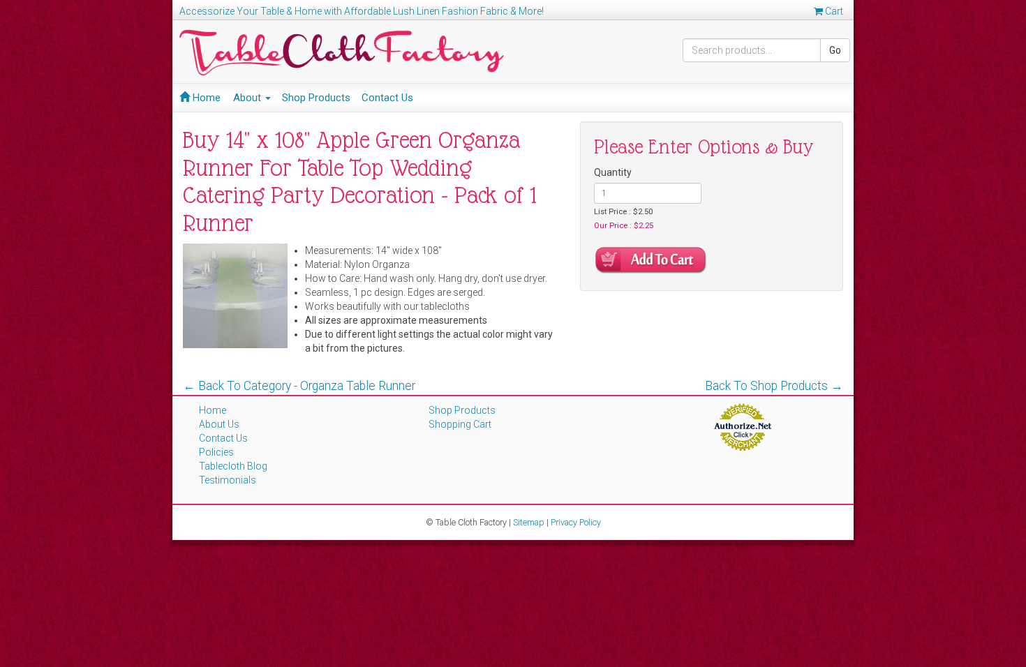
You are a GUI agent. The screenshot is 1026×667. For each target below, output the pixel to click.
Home (205, 97)
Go (835, 50)
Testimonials (227, 480)
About (248, 97)
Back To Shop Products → (774, 386)
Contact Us (387, 97)
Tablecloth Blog (233, 466)
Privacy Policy (576, 522)
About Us (219, 424)
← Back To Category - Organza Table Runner (299, 386)
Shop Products (316, 97)
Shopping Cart (460, 424)
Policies (216, 452)
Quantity (613, 172)
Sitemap (528, 522)
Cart (833, 11)
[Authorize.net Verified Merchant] (742, 426)
